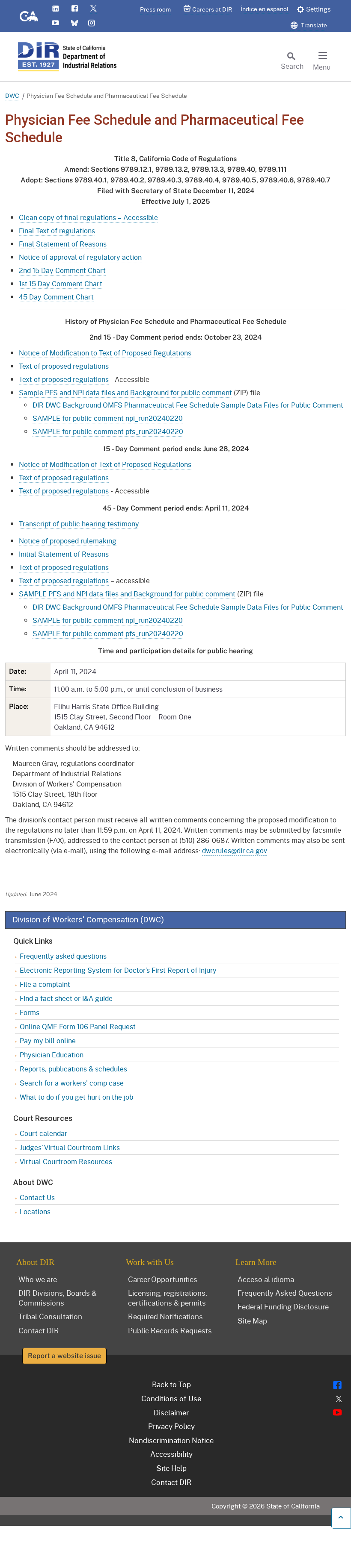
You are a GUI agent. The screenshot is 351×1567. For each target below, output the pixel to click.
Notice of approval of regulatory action (80, 257)
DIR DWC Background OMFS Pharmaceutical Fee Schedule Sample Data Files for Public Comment (188, 405)
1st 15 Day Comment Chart (60, 283)
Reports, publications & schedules (73, 1069)
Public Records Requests (170, 1330)
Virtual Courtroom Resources (66, 1161)
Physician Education (51, 1054)
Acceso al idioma (266, 1279)
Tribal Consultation (50, 1316)
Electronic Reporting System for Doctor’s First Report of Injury (118, 970)
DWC (12, 95)
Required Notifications (165, 1316)
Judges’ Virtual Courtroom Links (70, 1147)
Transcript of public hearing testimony (79, 523)
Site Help (171, 1468)
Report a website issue (64, 1356)
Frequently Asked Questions (285, 1293)
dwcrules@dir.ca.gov (234, 850)
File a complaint (45, 984)
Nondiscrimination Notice (171, 1440)
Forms (29, 1012)
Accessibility (171, 1454)
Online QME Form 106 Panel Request (78, 1026)
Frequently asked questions (63, 956)
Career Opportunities (162, 1279)
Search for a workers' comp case (72, 1083)
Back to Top (171, 1384)
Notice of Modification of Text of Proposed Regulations (105, 464)
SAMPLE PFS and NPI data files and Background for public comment (127, 594)
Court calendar (43, 1133)
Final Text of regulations (57, 230)
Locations (35, 1211)
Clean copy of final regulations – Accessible (88, 217)
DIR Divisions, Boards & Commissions (57, 1298)
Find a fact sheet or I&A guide (66, 998)
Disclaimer (171, 1412)
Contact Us (37, 1197)
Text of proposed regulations (64, 366)
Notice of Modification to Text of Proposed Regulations (105, 353)
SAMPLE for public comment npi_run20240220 (108, 418)
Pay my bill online (48, 1040)
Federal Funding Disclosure (283, 1306)
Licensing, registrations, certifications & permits (167, 1298)
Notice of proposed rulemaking (67, 541)
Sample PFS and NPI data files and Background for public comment (125, 392)
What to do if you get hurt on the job (76, 1097)
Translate (313, 25)
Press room (155, 9)
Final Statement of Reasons (63, 244)
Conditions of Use (171, 1398)
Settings (318, 9)
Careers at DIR (212, 9)
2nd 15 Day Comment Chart (62, 270)
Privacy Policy (171, 1426)
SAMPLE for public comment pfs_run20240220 (108, 431)
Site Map (252, 1320)
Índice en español (265, 8)
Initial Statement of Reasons (64, 554)
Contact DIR (38, 1330)
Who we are (37, 1279)
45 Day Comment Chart (56, 297)
